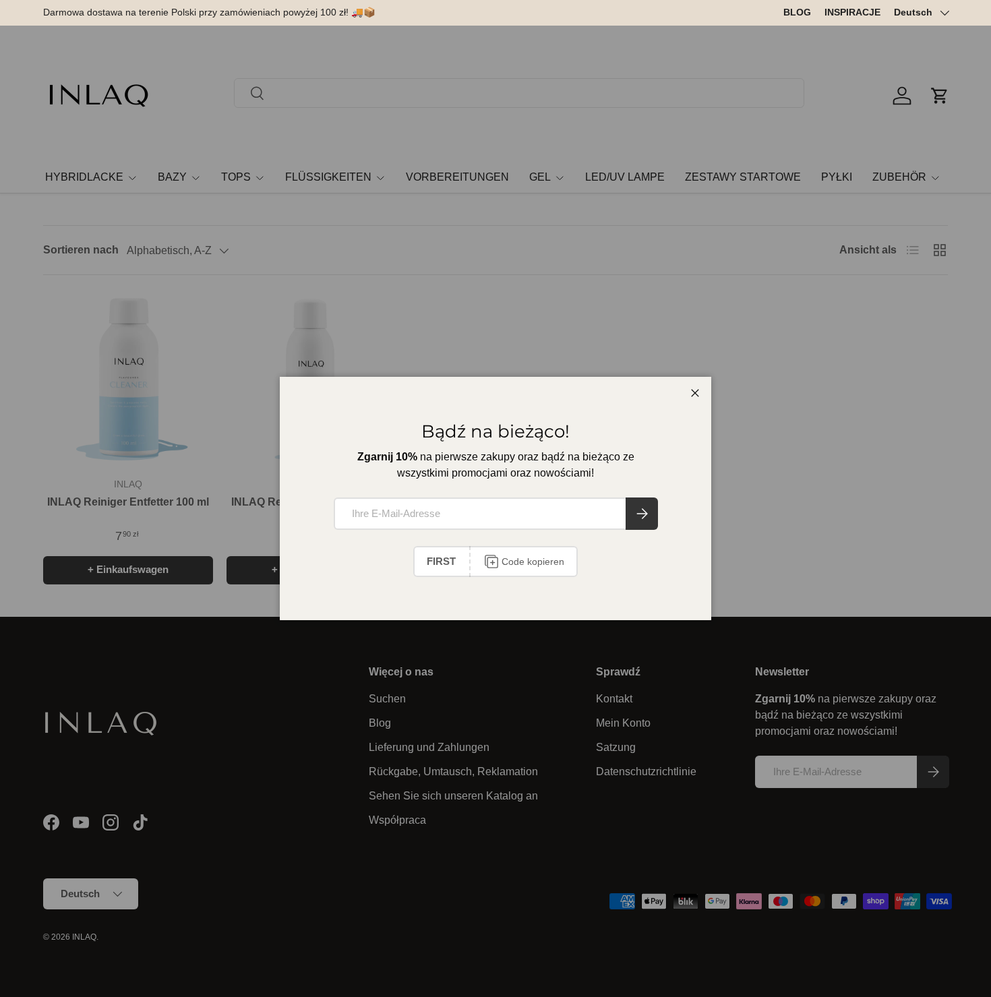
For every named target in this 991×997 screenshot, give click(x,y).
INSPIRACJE (852, 12)
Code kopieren (533, 561)
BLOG (797, 12)
